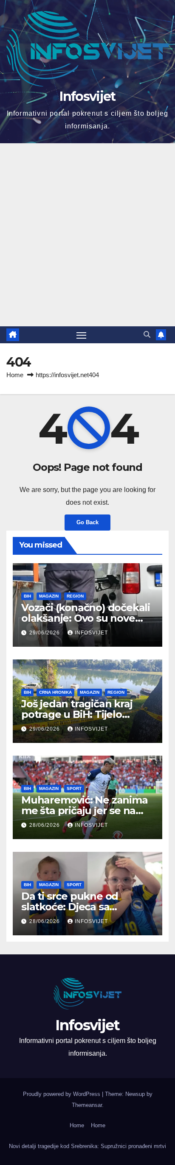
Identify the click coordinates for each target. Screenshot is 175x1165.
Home (14, 374)
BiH (27, 596)
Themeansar (87, 1105)
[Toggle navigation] (81, 335)
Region (75, 596)
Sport (74, 788)
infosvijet (91, 633)
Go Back (87, 522)
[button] (147, 334)
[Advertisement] (87, 234)
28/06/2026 (45, 825)
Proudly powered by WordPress (62, 1094)
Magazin (49, 596)
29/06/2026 (45, 633)
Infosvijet (87, 96)
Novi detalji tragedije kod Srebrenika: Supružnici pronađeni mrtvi (87, 1146)
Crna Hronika (55, 692)
